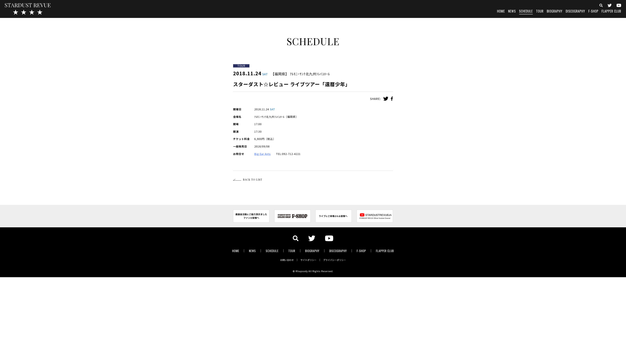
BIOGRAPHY (555, 11)
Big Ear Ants (262, 154)
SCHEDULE (526, 11)
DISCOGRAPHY (575, 11)
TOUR (540, 11)
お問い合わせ (287, 260)
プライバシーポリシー (334, 260)
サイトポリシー (308, 260)
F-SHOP (593, 11)
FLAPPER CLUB (611, 11)
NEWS (512, 11)
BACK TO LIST (252, 179)
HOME (501, 11)
